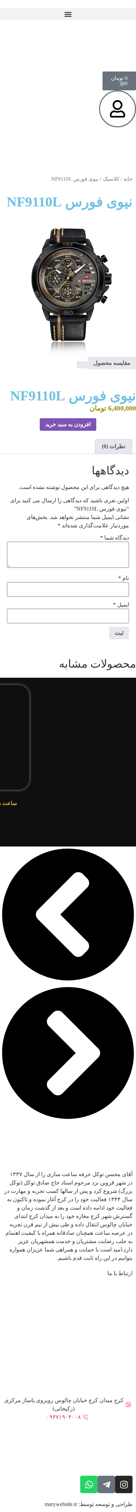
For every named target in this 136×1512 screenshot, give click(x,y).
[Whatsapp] (89, 1484)
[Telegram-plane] (106, 1484)
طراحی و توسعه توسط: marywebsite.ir (89, 1504)
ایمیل (121, 605)
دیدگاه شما (114, 538)
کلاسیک (111, 179)
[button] (68, 14)
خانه (128, 179)
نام (123, 578)
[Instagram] (124, 1484)
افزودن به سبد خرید (68, 424)
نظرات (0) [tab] (113, 446)
